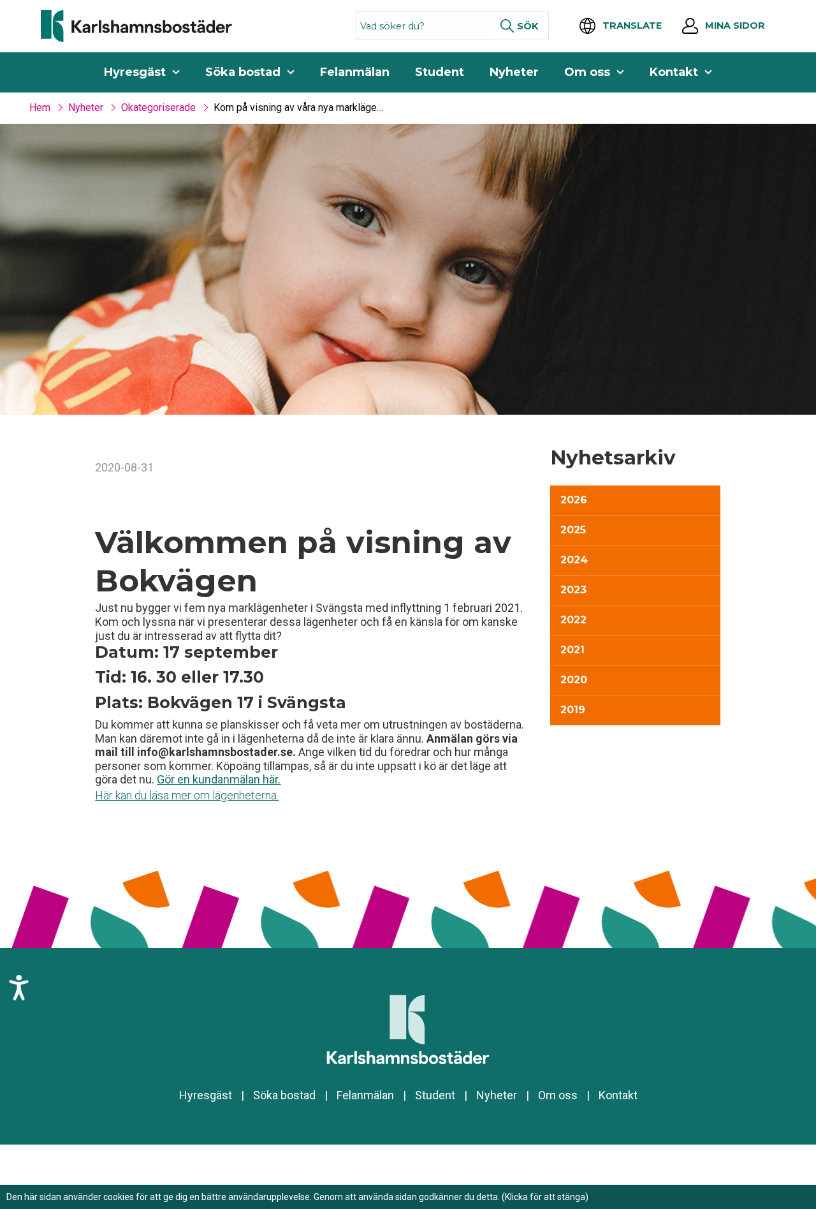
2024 (574, 560)
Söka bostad (242, 72)
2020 (573, 680)
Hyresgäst (135, 72)
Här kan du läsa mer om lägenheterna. (187, 795)
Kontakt (674, 72)
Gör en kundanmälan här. (218, 779)
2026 (573, 500)
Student (439, 72)
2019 (572, 710)
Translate (632, 25)
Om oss (587, 72)
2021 (572, 650)
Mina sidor (735, 25)
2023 (573, 590)
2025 (573, 530)
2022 (573, 620)
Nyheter (514, 72)
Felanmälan (355, 72)
